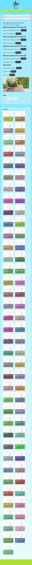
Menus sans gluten (6, 71)
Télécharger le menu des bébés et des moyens (11, 30)
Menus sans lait (6, 74)
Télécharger (24, 30)
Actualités (17, 24)
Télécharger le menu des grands (9, 33)
